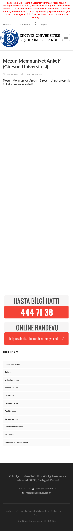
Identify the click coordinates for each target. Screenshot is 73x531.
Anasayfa (7, 25)
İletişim (43, 25)
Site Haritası (25, 25)
